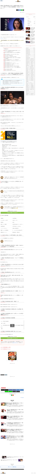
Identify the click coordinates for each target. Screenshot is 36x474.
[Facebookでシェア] (18, 10)
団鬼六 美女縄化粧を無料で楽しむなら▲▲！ (10, 70)
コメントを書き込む (12, 466)
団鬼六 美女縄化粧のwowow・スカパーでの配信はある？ (12, 59)
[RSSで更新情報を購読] (13, 395)
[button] (23, 10)
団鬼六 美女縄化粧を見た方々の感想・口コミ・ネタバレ (12, 63)
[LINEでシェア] (21, 10)
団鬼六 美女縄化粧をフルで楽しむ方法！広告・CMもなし (12, 54)
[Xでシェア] (17, 10)
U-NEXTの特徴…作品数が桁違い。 (9, 55)
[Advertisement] (12, 15)
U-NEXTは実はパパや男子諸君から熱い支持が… (11, 56)
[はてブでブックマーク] (20, 10)
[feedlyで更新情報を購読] (11, 395)
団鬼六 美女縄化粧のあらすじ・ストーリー (10, 62)
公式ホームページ (15, 342)
